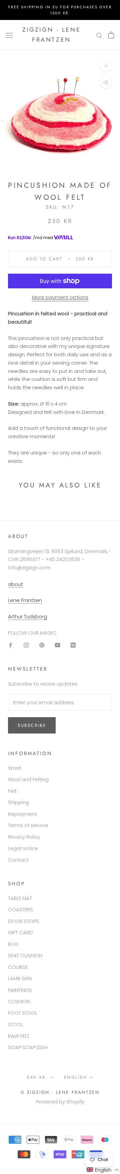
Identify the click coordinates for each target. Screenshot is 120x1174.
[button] (103, 1170)
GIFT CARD (20, 932)
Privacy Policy (24, 836)
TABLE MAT (20, 898)
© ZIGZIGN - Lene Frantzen (60, 1092)
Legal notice (23, 848)
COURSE (18, 967)
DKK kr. (37, 1077)
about (15, 584)
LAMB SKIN (20, 978)
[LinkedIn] (73, 645)
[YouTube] (57, 645)
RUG (13, 944)
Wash (15, 767)
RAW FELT (18, 1035)
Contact (18, 859)
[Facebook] (10, 645)
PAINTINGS (20, 990)
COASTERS (20, 909)
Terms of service (28, 825)
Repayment (22, 813)
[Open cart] (111, 35)
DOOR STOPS (23, 921)
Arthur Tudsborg (27, 616)
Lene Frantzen (25, 600)
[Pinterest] (41, 645)
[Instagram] (26, 645)
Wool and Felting (28, 779)
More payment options (60, 297)
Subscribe (32, 725)
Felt (12, 790)
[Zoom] (106, 66)
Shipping (18, 802)
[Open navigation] (9, 35)
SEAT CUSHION (25, 955)
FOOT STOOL (22, 1013)
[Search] (99, 35)
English (75, 1077)
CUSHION (19, 1001)
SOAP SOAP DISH (28, 1047)
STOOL (15, 1024)
